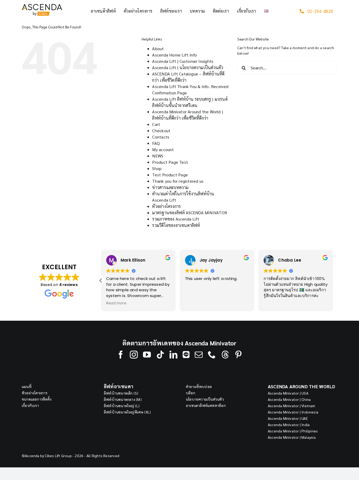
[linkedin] (173, 355)
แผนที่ (27, 386)
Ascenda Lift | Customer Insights (182, 61)
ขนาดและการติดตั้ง (37, 399)
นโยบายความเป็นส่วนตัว (205, 399)
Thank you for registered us (177, 181)
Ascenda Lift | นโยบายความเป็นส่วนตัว (187, 67)
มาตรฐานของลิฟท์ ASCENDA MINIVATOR (189, 212)
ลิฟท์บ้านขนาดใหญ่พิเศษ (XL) (127, 412)
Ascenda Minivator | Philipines (293, 430)
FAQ (156, 143)
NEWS (157, 156)
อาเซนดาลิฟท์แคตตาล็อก (206, 405)
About (158, 48)
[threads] (225, 355)
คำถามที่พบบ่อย (199, 386)
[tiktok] (160, 355)
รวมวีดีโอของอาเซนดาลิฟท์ (176, 225)
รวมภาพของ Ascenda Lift (175, 219)
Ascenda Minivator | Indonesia (293, 412)
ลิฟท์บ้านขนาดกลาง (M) (123, 399)
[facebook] (121, 355)
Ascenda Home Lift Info (174, 55)
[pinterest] (238, 355)
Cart (156, 124)
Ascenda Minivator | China (289, 399)
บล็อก (190, 392)
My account (163, 149)
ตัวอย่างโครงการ (166, 206)
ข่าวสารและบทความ (170, 187)
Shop (157, 168)
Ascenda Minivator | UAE (288, 418)
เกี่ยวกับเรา (30, 405)
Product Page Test (170, 162)
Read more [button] (116, 303)
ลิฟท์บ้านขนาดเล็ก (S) (121, 393)
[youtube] (147, 355)
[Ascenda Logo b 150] (42, 5)
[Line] (186, 355)
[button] (101, 280)
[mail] (199, 355)
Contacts (160, 137)
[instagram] (134, 355)
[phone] (212, 355)
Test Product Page (170, 174)
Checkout (161, 130)
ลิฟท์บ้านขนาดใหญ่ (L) (122, 405)
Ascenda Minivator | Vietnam (291, 405)
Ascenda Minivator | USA (288, 393)
